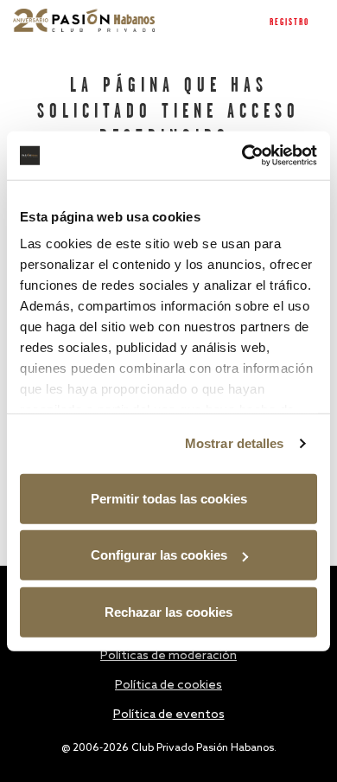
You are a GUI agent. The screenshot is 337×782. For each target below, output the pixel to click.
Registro (289, 22)
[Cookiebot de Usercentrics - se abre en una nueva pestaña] (242, 155)
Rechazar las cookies (168, 611)
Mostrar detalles (234, 443)
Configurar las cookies (159, 555)
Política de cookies (168, 685)
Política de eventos (169, 715)
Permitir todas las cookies (169, 497)
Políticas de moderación (168, 656)
